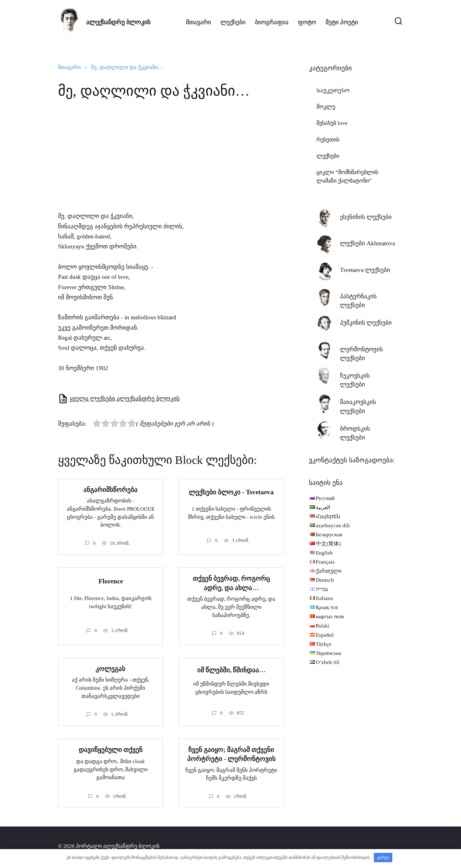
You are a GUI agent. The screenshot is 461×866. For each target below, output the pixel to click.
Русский (325, 498)
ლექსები (233, 22)
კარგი (383, 857)
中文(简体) (328, 544)
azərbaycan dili (333, 526)
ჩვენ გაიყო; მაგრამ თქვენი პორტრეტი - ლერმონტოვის (231, 754)
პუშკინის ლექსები (366, 322)
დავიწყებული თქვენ (111, 749)
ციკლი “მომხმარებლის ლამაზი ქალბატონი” (347, 176)
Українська (328, 653)
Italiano (324, 598)
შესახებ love (331, 123)
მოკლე (325, 107)
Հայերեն (328, 516)
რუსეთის (327, 139)
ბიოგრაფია (272, 22)
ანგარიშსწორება (110, 489)
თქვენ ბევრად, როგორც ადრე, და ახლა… (231, 583)
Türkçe (323, 644)
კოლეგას (110, 668)
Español (325, 635)
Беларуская (329, 535)
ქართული (329, 571)
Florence (110, 581)
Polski (323, 626)
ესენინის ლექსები (366, 217)
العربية (323, 507)
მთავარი (198, 22)
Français (325, 562)
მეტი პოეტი (342, 22)
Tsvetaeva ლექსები (365, 270)
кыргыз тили (330, 616)
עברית (322, 589)
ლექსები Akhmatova (367, 243)
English (324, 553)
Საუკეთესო (333, 90)
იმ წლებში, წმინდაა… (231, 670)
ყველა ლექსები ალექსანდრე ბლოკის (125, 398)
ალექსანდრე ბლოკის (118, 22)
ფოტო (307, 22)
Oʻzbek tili (328, 662)
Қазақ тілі (327, 607)
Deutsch (325, 580)
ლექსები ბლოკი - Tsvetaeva (231, 492)
